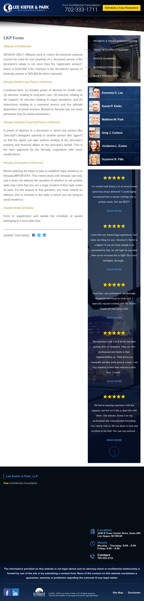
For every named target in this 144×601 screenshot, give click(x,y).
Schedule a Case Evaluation (121, 7)
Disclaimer (134, 592)
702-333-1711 (81, 9)
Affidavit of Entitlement (17, 46)
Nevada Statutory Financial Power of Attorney (32, 122)
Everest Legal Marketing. (88, 595)
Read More (114, 211)
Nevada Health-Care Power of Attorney (28, 81)
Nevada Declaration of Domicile (23, 162)
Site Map (118, 592)
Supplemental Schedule (19, 207)
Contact (103, 555)
